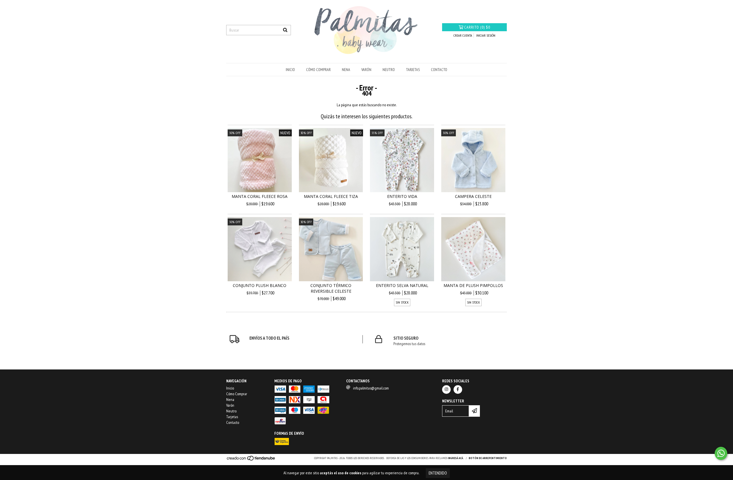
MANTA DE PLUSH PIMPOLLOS (473, 285)
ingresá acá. (456, 458)
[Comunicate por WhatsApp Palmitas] (721, 453)
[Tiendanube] (251, 460)
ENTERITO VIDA (402, 196)
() (477, 27)
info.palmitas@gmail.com (371, 388)
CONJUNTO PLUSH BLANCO (259, 285)
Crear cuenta (463, 35)
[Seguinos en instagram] (446, 389)
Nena (346, 69)
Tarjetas (413, 69)
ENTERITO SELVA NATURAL (402, 285)
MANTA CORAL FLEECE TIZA (331, 196)
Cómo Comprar (318, 69)
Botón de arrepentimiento (488, 458)
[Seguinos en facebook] (458, 389)
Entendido (438, 473)
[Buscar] (285, 30)
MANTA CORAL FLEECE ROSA (259, 196)
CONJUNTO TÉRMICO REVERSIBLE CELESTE (330, 288)
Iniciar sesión (485, 35)
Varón (366, 69)
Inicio (290, 69)
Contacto (439, 69)
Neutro (389, 69)
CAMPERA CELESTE (473, 196)
